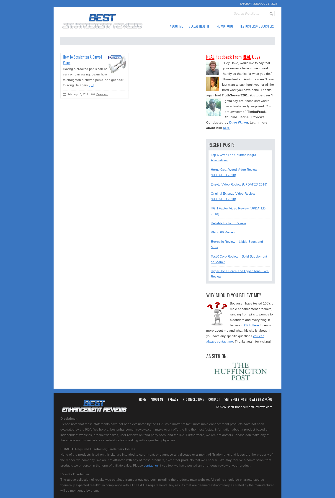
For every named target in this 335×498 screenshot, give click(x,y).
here (226, 128)
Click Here (251, 325)
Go (271, 13)
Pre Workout (224, 25)
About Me (176, 25)
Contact (214, 399)
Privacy (173, 399)
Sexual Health (199, 25)
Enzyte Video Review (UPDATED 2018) (239, 184)
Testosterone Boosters (257, 25)
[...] (91, 85)
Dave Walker (238, 122)
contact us (151, 465)
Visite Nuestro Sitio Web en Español (248, 399)
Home (142, 399)
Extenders (102, 94)
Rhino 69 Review (223, 232)
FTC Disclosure (193, 399)
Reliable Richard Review (228, 223)
